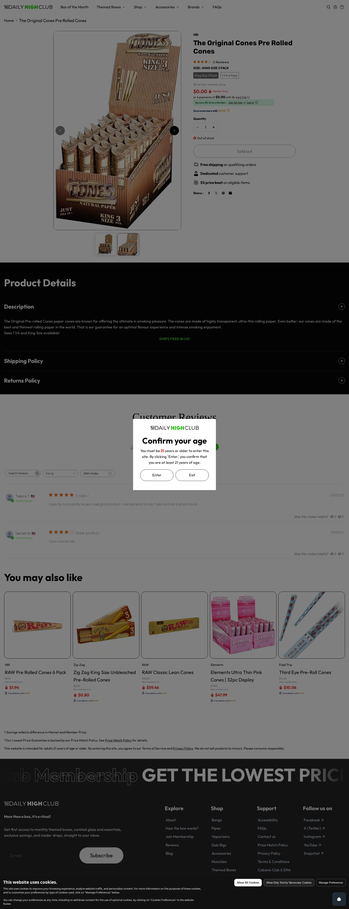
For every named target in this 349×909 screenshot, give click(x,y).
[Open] (339, 899)
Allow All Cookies (248, 882)
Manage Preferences (331, 882)
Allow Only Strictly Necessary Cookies (289, 882)
